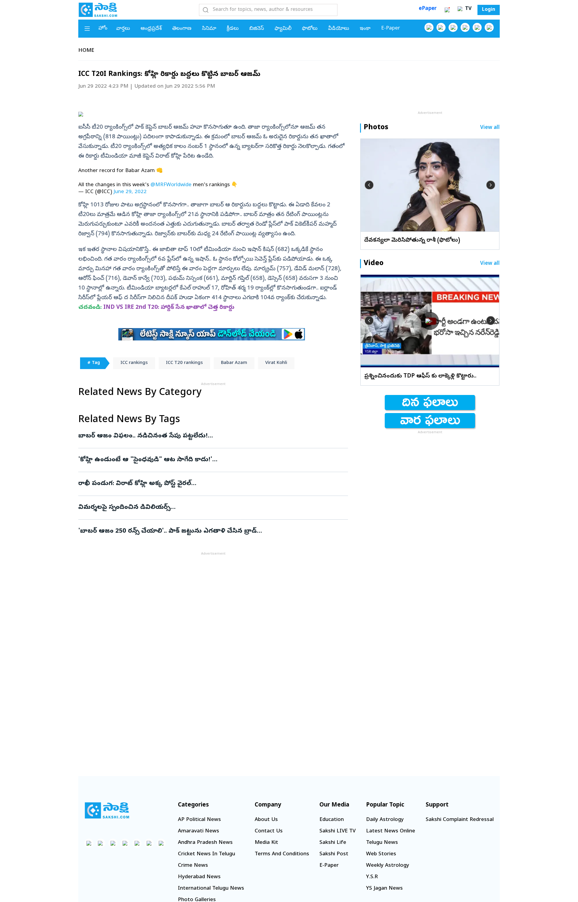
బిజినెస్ (256, 28)
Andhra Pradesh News (205, 842)
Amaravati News (198, 831)
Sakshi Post (333, 854)
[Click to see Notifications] (447, 9)
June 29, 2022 (130, 192)
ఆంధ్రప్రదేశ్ (151, 28)
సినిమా (209, 28)
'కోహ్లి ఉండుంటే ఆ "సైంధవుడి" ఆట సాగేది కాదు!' (207, 460)
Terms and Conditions (282, 854)
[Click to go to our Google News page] (489, 27)
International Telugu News (211, 888)
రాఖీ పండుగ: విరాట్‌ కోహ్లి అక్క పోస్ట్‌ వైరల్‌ (208, 484)
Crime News (193, 865)
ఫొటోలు (310, 28)
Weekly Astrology (387, 865)
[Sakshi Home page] (97, 9)
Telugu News (382, 842)
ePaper (428, 8)
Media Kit (266, 842)
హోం (102, 28)
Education (331, 819)
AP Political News (199, 819)
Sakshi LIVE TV (337, 831)
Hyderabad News (199, 877)
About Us (266, 819)
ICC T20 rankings (184, 363)
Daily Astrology (385, 819)
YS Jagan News (384, 888)
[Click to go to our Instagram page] (465, 27)
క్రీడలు (233, 28)
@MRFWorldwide (171, 185)
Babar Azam (234, 363)
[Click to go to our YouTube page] (477, 27)
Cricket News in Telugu (206, 854)
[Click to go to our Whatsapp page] (441, 27)
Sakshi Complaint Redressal (460, 819)
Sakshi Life (332, 842)
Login (488, 10)
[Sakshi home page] (106, 810)
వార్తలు (123, 28)
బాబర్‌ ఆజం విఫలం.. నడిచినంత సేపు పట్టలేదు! (211, 436)
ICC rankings (134, 363)
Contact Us (269, 831)
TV (467, 9)
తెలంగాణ (181, 28)
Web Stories (381, 854)
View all (490, 127)
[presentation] (369, 184)
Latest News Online (390, 831)
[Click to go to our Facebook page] (429, 27)
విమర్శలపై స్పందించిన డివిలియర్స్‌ (210, 507)
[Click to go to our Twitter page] (453, 27)
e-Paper (390, 28)
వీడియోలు (338, 28)
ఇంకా (365, 28)
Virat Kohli (276, 363)
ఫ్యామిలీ (283, 28)
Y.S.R (372, 877)
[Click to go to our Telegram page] (149, 843)
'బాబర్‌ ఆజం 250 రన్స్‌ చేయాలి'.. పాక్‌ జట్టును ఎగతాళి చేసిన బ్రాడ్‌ (211, 531)
